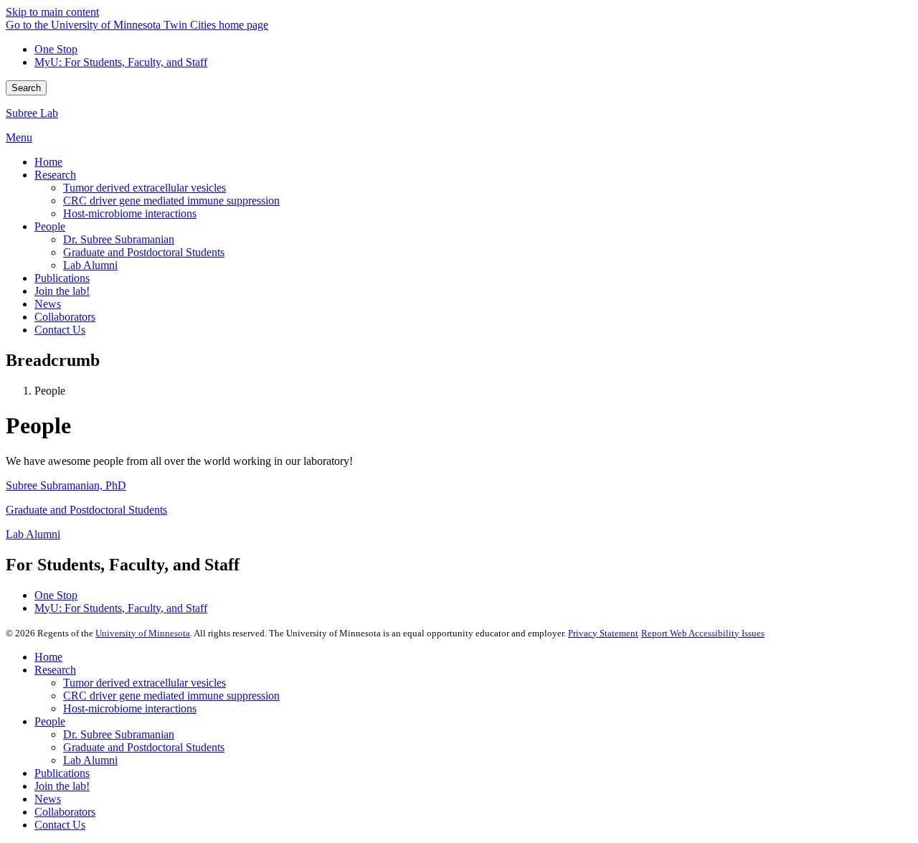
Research (55, 670)
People (49, 721)
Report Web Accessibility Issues (703, 633)
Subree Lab (32, 113)
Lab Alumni (33, 534)
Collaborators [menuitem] (64, 317)
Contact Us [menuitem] (59, 330)
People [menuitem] (49, 226)
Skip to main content (52, 12)
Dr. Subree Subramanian (118, 734)
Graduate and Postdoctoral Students (86, 510)
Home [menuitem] (48, 162)
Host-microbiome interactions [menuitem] (130, 213)
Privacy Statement (603, 633)
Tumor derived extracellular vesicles (144, 683)
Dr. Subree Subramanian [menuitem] (118, 239)
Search (26, 88)
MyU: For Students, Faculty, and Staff (120, 62)
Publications (62, 773)
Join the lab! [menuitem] (62, 291)
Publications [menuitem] (62, 278)
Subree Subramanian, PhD (66, 485)
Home (48, 657)
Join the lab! (62, 786)
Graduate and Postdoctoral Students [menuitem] (143, 252)
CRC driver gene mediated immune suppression (171, 695)
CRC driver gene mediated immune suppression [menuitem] (171, 200)
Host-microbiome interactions (130, 708)
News (47, 799)
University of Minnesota (142, 633)
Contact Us (59, 825)
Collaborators (64, 812)
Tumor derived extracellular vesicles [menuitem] (144, 188)
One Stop (55, 49)
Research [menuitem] (55, 175)
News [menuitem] (47, 304)
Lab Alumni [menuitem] (90, 265)
